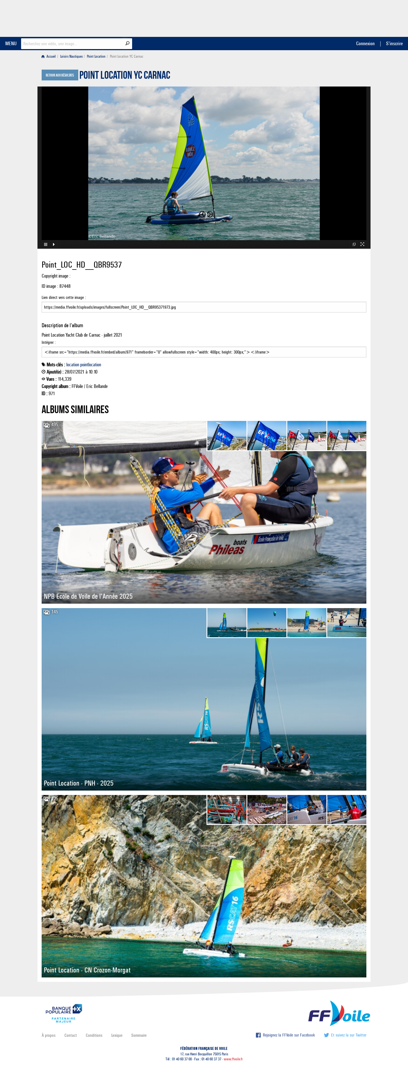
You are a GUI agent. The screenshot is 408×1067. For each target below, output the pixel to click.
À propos (49, 1035)
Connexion (365, 43)
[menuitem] (50, 56)
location (72, 364)
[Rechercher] (127, 43)
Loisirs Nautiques (71, 56)
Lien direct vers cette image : (64, 297)
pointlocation (90, 364)
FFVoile (331, 17)
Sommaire (139, 1035)
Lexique (116, 1035)
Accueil (51, 56)
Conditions (94, 1035)
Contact (70, 1035)
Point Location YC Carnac (124, 76)
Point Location (96, 56)
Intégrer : (49, 342)
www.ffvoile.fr (233, 1059)
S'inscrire (394, 43)
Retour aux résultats (60, 75)
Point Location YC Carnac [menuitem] (126, 56)
